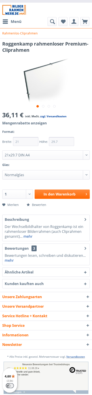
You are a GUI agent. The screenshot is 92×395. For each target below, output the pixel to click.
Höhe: (44, 142)
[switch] (10, 385)
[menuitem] (12, 21)
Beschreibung (17, 219)
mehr (28, 236)
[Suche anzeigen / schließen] (52, 21)
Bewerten (38, 205)
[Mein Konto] (73, 21)
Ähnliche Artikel (19, 272)
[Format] (20, 134)
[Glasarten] (15, 167)
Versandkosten (75, 357)
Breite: (7, 142)
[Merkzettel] (63, 21)
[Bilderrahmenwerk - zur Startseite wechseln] (14, 10)
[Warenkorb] (84, 21)
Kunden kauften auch (24, 283)
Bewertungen (17, 248)
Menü (16, 21)
